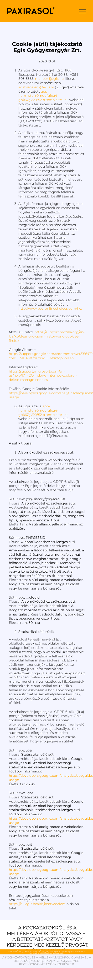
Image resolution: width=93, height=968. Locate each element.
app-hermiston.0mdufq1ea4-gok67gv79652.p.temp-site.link (43, 96)
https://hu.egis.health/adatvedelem (37, 904)
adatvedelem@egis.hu (36, 87)
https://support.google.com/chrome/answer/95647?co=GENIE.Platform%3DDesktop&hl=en (51, 356)
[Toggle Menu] (82, 11)
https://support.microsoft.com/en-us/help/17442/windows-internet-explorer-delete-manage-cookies (43, 375)
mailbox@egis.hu (49, 79)
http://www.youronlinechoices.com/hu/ (50, 308)
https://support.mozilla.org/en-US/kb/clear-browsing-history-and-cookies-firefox (46, 336)
